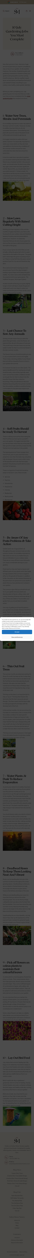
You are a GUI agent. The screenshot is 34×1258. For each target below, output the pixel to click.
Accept (17, 632)
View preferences (17, 637)
